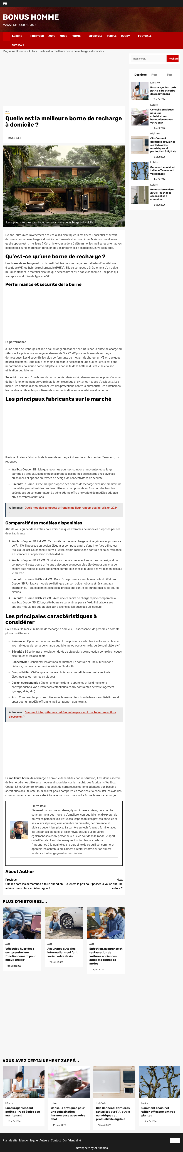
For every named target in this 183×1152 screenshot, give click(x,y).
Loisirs (17, 36)
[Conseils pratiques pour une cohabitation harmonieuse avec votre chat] (140, 116)
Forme (76, 36)
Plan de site (10, 1140)
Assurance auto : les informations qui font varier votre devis (62, 952)
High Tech (37, 36)
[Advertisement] (64, 80)
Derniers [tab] (140, 74)
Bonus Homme (31, 17)
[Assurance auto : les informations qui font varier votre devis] (64, 923)
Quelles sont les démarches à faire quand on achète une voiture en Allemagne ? (34, 884)
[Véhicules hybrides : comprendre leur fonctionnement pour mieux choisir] (22, 923)
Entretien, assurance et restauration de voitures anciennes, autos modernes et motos (105, 956)
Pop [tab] (154, 74)
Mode (63, 36)
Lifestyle (95, 36)
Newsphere (83, 1148)
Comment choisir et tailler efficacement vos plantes (162, 170)
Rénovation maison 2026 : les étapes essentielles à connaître (162, 194)
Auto (51, 36)
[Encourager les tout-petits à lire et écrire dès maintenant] (140, 91)
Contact (18, 44)
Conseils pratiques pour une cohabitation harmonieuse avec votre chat (162, 116)
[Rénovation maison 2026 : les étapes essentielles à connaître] (140, 195)
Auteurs (44, 1140)
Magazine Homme (14, 51)
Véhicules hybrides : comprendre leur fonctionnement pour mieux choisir (20, 954)
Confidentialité (72, 1140)
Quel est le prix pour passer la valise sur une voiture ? (94, 884)
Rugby (125, 36)
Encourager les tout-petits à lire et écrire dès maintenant (163, 90)
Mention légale (28, 1140)
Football (144, 36)
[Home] (6, 35)
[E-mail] (11, 863)
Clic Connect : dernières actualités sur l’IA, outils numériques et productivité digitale (163, 145)
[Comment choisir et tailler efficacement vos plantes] (140, 171)
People (112, 36)
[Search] (177, 40)
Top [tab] (169, 74)
